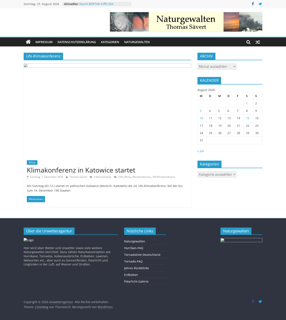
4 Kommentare (102, 177)
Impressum (44, 42)
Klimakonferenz (142, 177)
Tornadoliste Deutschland (142, 255)
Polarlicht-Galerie (136, 281)
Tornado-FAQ (133, 261)
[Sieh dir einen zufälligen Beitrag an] (257, 42)
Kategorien (110, 42)
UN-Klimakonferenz (163, 177)
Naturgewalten (137, 42)
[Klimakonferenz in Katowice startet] (107, 66)
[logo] (28, 240)
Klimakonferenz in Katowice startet (81, 169)
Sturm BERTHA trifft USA (96, 6)
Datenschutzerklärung (77, 42)
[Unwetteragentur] (28, 42)
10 (201, 118)
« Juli (200, 151)
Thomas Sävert (79, 177)
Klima (32, 162)
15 (247, 118)
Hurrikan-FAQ (133, 248)
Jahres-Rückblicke (136, 268)
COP (120, 177)
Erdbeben (131, 275)
